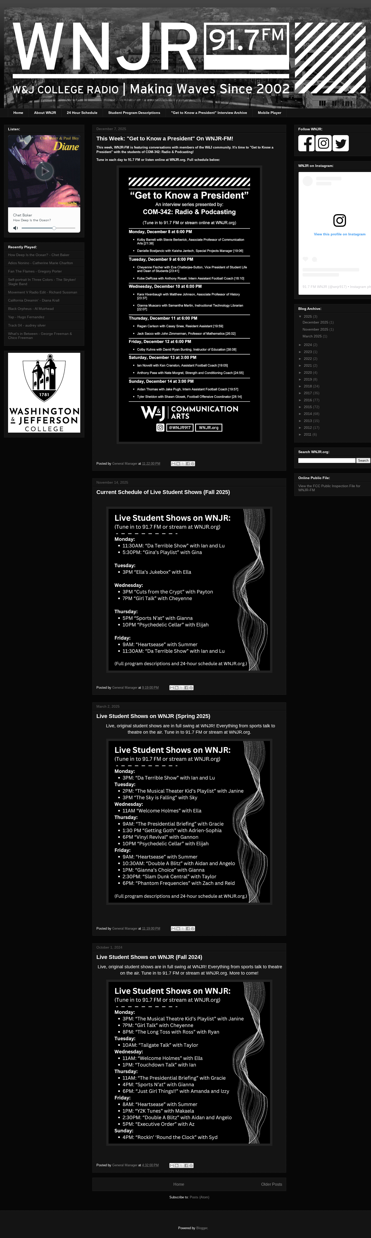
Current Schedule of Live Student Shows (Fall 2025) (163, 492)
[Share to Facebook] (187, 463)
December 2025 (316, 322)
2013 (308, 421)
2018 (308, 386)
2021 (308, 365)
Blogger (201, 1228)
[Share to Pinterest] (192, 463)
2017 (308, 393)
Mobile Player (269, 113)
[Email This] (173, 463)
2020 (308, 372)
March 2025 (313, 336)
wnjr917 (339, 287)
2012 (308, 428)
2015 (308, 407)
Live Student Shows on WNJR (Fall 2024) (149, 957)
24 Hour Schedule (82, 113)
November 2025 (316, 329)
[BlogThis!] (178, 463)
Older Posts (271, 1184)
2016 (308, 400)
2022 (308, 359)
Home (18, 113)
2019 (308, 379)
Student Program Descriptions (134, 113)
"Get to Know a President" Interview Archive (209, 113)
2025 (308, 316)
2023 (308, 352)
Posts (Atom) (199, 1197)
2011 (308, 434)
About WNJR (45, 113)
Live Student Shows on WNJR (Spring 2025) (153, 716)
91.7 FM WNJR (315, 287)
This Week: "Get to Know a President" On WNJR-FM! (164, 138)
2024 (308, 345)
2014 (308, 414)
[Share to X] (183, 463)
